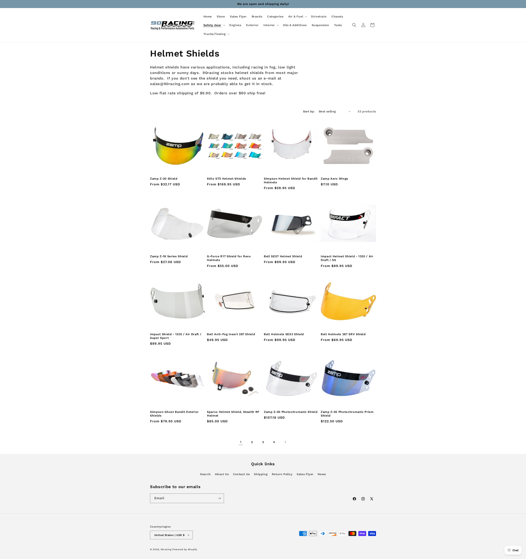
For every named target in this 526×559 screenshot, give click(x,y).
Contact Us (241, 474)
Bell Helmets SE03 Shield (284, 334)
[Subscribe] (219, 498)
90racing (166, 549)
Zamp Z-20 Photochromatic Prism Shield (347, 413)
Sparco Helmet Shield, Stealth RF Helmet (233, 413)
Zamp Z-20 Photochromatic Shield (290, 411)
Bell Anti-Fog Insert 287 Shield (231, 334)
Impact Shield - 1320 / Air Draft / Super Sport (175, 336)
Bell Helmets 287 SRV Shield (343, 334)
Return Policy (282, 474)
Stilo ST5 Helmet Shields (226, 178)
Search (205, 474)
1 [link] (241, 442)
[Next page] (285, 442)
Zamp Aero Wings (334, 178)
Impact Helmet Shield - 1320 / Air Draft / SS (347, 258)
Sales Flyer (305, 474)
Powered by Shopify (184, 549)
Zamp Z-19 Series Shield (169, 256)
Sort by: (309, 111)
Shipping (261, 474)
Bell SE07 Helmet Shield (283, 256)
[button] (297, 16)
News (322, 474)
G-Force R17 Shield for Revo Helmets (229, 258)
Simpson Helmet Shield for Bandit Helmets (291, 180)
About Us (222, 474)
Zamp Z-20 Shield (164, 178)
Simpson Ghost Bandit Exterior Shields (174, 413)
